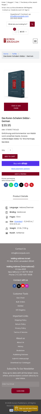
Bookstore (20, 350)
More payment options (20, 169)
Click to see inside (16, 107)
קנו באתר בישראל (7, 8)
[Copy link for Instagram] (26, 185)
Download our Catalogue (20, 363)
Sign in (27, 10)
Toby (17, 2)
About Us (20, 342)
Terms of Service (20, 332)
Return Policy (20, 324)
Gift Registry (28, 8)
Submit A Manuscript (20, 358)
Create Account (16, 10)
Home (6, 54)
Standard (18, 221)
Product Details (20, 196)
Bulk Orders (20, 302)
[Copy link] (31, 185)
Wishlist (20, 306)
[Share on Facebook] (6, 185)
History (20, 346)
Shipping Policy (20, 320)
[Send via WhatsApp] (11, 185)
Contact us (6, 10)
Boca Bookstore (17, 8)
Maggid (10, 2)
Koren (4, 2)
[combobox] (20, 24)
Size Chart (21, 298)
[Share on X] (21, 185)
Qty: (3, 150)
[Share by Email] (16, 185)
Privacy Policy (20, 328)
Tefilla (14, 54)
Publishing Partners (20, 354)
